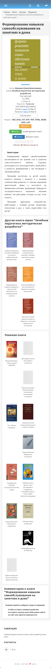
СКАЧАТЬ (19, 137)
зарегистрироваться (27, 615)
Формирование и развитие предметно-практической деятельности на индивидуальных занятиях (12, 290)
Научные (22, 12)
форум (13, 634)
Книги (14, 12)
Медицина (32, 12)
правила (37, 634)
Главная (6, 12)
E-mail (12, 649)
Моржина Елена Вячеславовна (28, 88)
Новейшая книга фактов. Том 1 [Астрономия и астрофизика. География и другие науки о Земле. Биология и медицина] (28, 489)
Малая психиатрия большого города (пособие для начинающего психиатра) (28, 392)
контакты (20, 634)
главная (7, 634)
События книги (25, 116)
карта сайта (29, 634)
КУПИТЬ (26, 126)
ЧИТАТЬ (16, 132)
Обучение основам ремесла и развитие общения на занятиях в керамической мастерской (28, 321)
